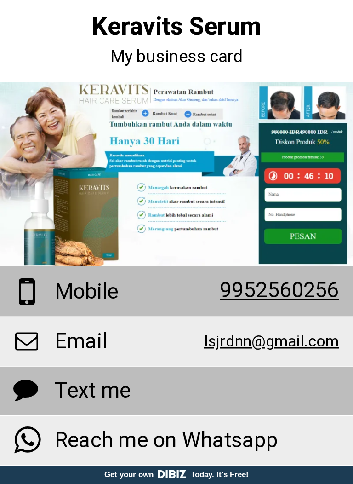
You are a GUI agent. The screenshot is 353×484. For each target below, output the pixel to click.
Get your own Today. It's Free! (176, 474)
